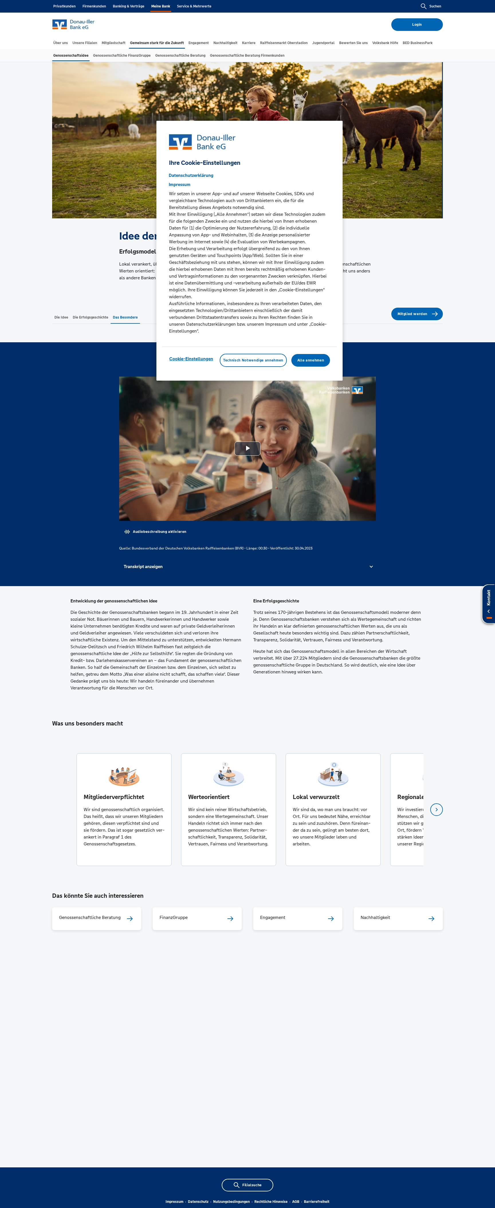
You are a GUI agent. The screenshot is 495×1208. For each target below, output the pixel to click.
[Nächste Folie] (436, 809)
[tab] (60, 43)
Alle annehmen (310, 360)
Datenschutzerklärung (191, 175)
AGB (295, 1201)
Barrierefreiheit (316, 1201)
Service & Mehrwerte (194, 6)
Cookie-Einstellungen (191, 358)
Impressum (174, 1201)
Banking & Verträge (128, 6)
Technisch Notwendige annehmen (253, 360)
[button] (247, 567)
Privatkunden (64, 6)
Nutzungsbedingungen (231, 1201)
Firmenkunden (94, 6)
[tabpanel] (124, 809)
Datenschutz (198, 1201)
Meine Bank (160, 6)
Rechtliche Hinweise (271, 1201)
